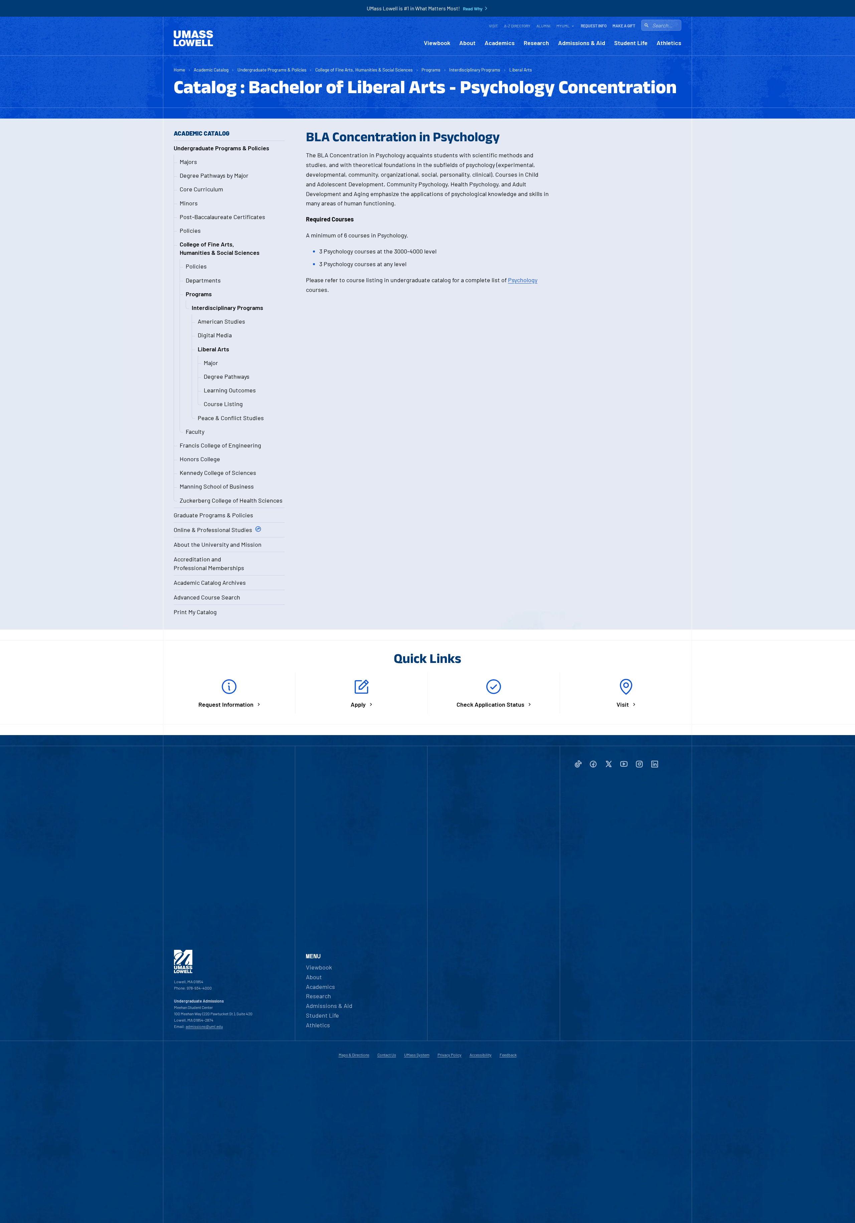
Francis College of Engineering (220, 445)
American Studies (221, 321)
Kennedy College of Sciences (218, 472)
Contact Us (386, 1054)
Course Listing (223, 403)
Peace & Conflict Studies (231, 417)
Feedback (508, 1054)
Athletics (669, 42)
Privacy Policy (450, 1054)
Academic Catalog (211, 69)
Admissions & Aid (581, 42)
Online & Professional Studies (213, 529)
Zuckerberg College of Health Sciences (231, 500)
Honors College (200, 459)
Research (536, 42)
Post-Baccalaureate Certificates (222, 216)
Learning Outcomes (230, 390)
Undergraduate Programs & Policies (272, 69)
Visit (493, 25)
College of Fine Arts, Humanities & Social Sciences (364, 69)
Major (211, 362)
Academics (500, 42)
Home (179, 69)
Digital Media (215, 335)
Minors (189, 203)
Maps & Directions (354, 1054)
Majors (188, 161)
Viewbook (437, 42)
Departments (203, 280)
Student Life (631, 42)
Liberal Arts (520, 69)
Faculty (195, 431)
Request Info (594, 25)
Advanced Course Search (207, 597)
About (467, 42)
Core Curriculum (201, 189)
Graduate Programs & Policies (213, 515)
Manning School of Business (217, 486)
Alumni (543, 25)
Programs (431, 69)
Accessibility (481, 1054)
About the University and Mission (218, 544)
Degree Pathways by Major (214, 175)
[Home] (193, 38)
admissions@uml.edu (204, 1026)
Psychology (522, 280)
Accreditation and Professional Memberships (209, 563)
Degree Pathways (226, 376)
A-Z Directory (517, 25)
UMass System (417, 1054)
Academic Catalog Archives (210, 582)
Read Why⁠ (473, 8)
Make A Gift (624, 25)
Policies (190, 230)
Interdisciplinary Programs (474, 69)
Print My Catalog (195, 612)
